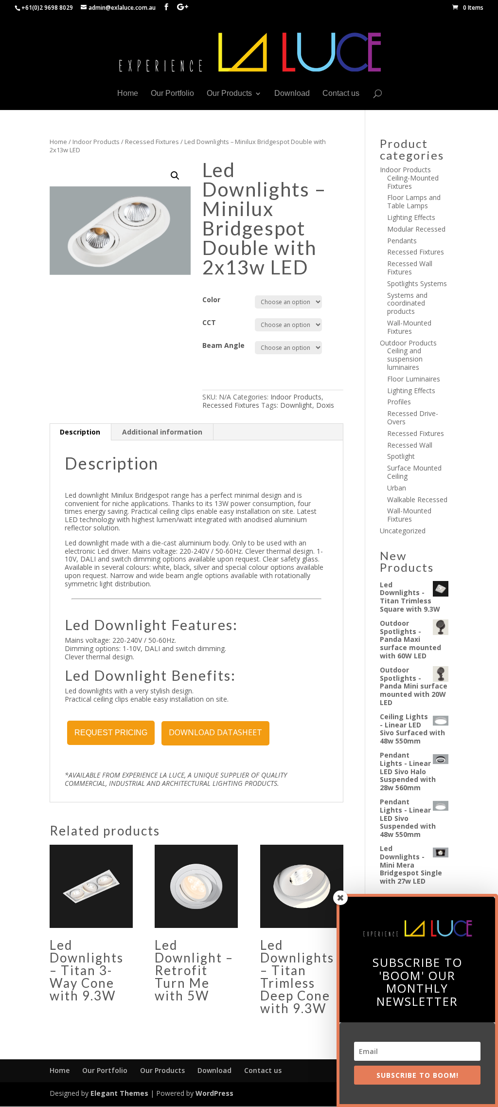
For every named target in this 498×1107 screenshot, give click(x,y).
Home (127, 93)
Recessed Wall (409, 445)
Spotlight (401, 456)
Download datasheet (215, 732)
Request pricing (110, 732)
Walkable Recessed (417, 499)
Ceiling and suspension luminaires (405, 359)
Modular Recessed (416, 229)
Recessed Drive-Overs (412, 417)
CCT (209, 322)
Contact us (340, 93)
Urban (396, 487)
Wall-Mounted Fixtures (409, 327)
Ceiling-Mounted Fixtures (413, 182)
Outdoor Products (408, 342)
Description (80, 431)
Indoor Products (96, 141)
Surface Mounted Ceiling (414, 472)
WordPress (214, 1093)
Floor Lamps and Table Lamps (414, 201)
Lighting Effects (411, 217)
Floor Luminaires (413, 378)
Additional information (162, 431)
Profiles (399, 401)
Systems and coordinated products (407, 303)
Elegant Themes (119, 1093)
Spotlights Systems (417, 283)
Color (211, 299)
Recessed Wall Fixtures (409, 267)
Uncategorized (403, 530)
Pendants (402, 240)
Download (292, 93)
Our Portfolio (172, 93)
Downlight (296, 405)
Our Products (229, 93)
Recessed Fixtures (152, 141)
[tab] (80, 432)
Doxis (325, 405)
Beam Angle (223, 345)
